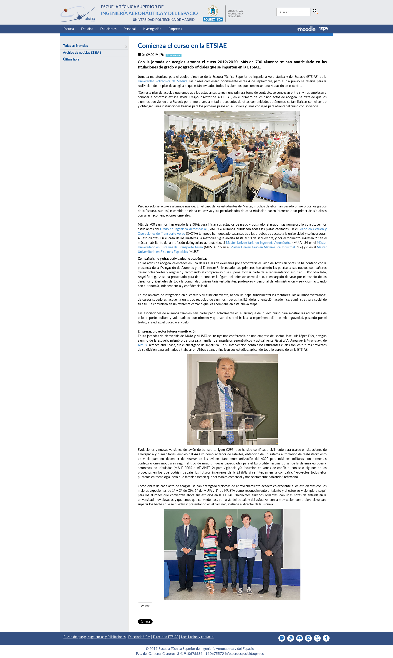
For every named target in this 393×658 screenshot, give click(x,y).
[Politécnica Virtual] (323, 28)
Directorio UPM (139, 637)
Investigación (152, 29)
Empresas (175, 29)
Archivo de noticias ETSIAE (82, 52)
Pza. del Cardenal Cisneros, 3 (158, 653)
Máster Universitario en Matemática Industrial (262, 247)
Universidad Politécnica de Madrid (162, 81)
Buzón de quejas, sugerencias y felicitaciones (94, 637)
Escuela (68, 29)
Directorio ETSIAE (165, 637)
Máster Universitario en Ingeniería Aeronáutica (258, 243)
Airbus (142, 345)
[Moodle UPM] (308, 29)
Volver (145, 606)
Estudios (87, 29)
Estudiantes (108, 29)
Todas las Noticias (75, 46)
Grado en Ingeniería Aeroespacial (183, 229)
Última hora (71, 59)
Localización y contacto (197, 637)
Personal (130, 29)
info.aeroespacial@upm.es (244, 653)
